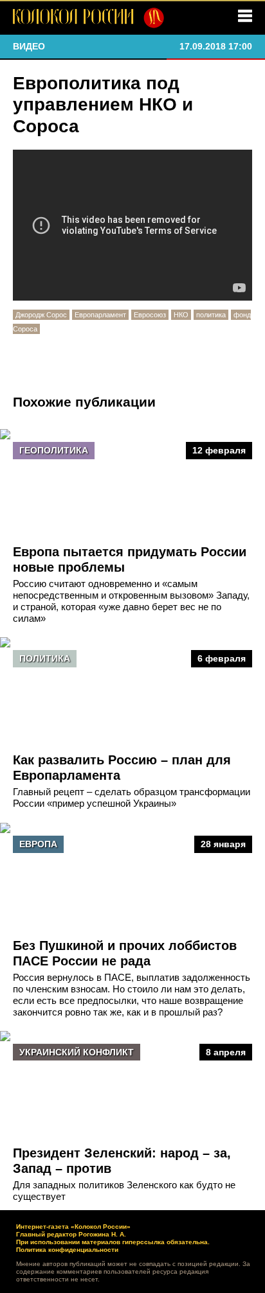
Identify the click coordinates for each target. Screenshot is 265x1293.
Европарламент (100, 315)
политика (211, 315)
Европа (38, 844)
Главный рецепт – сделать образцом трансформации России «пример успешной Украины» (131, 797)
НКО (181, 315)
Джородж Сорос (41, 315)
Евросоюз (150, 315)
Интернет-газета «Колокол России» (73, 1226)
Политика (44, 658)
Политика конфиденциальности (67, 1249)
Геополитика (53, 450)
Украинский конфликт (76, 1052)
